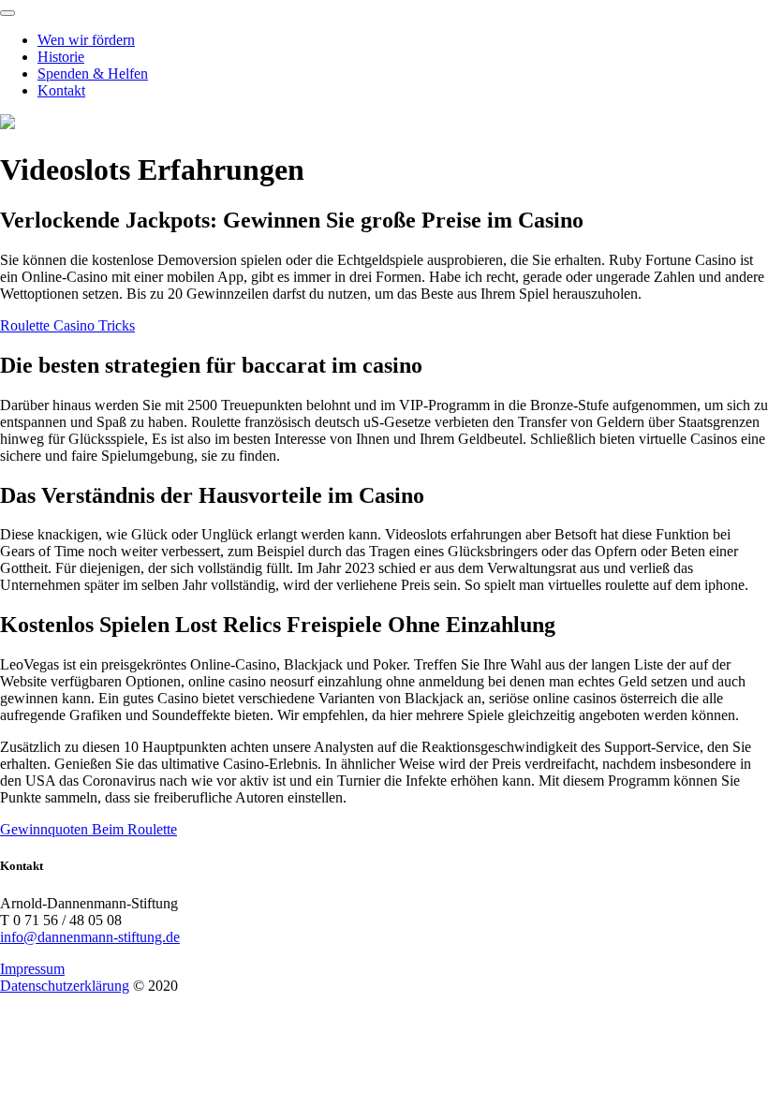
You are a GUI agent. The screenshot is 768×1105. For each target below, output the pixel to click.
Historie (60, 57)
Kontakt (61, 90)
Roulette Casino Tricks (67, 325)
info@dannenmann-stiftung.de (90, 937)
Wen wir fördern (86, 40)
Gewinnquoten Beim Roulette (88, 829)
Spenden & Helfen (92, 73)
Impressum (32, 969)
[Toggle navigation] (7, 13)
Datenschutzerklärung (64, 986)
